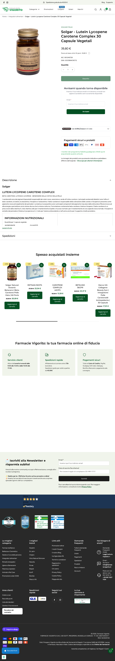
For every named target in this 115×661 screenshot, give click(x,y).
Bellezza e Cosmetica (9, 551)
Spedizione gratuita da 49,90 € (56, 2)
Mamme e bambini (8, 569)
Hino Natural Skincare (37, 558)
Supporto (109, 2)
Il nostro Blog (56, 553)
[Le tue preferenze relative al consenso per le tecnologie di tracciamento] (4, 657)
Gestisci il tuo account (10, 606)
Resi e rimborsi (79, 567)
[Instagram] (7, 2)
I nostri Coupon (57, 549)
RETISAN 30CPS (35, 285)
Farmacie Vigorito (103, 634)
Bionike (31, 576)
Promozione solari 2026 (10, 576)
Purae (31, 565)
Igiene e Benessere (9, 565)
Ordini (76, 553)
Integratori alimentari (16, 16)
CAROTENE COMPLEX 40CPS (57, 287)
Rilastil (31, 569)
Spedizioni (78, 561)
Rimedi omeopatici (8, 562)
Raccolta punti (7, 599)
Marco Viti (32, 579)
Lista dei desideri (8, 602)
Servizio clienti (15, 360)
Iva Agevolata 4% (58, 556)
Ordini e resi (6, 595)
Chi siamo (55, 569)
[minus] (63, 69)
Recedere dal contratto (8, 611)
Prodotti (77, 564)
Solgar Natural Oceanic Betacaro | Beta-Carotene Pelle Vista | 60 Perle (12, 290)
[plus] (72, 69)
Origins (31, 555)
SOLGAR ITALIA (67, 27)
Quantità (64, 65)
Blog (103, 2)
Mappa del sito (57, 579)
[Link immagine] (41, 522)
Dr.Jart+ (32, 551)
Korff (31, 572)
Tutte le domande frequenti (80, 549)
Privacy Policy (56, 572)
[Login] (100, 9)
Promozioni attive (58, 546)
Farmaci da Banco (8, 548)
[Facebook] (4, 2)
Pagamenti (78, 557)
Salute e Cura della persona (11, 555)
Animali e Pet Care (8, 572)
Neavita (32, 562)
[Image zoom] (28, 52)
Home (4, 16)
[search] (95, 9)
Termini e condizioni (59, 560)
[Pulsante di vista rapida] (18, 265)
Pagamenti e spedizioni (56, 564)
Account (77, 571)
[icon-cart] (109, 9)
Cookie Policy (56, 576)
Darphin (32, 548)
